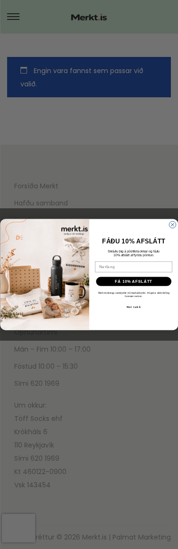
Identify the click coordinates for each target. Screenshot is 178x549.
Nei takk (133, 306)
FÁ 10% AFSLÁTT (133, 281)
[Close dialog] (172, 224)
